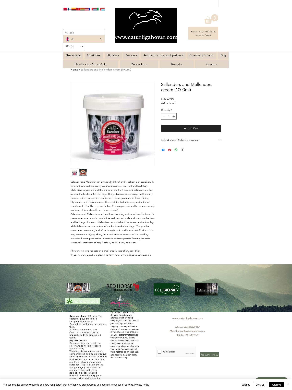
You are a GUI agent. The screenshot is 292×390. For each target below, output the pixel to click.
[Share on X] (182, 150)
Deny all (260, 384)
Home (74, 69)
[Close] (288, 384)
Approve (276, 384)
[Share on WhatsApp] (176, 150)
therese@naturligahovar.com (190, 330)
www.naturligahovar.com (187, 318)
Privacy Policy (141, 384)
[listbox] (74, 46)
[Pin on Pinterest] (170, 150)
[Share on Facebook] (163, 150)
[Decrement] (164, 116)
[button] (211, 19)
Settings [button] (245, 384)
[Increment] (174, 116)
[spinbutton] (169, 116)
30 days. (83, 316)
